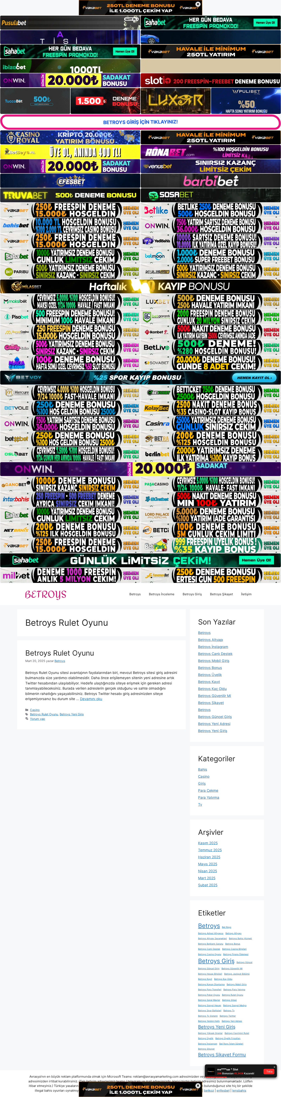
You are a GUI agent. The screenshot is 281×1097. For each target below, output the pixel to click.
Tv (200, 804)
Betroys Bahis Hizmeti (240, 938)
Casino (35, 710)
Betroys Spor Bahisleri (209, 1010)
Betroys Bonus (210, 668)
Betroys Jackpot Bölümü (237, 974)
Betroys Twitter (228, 1016)
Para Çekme (208, 790)
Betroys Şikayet (221, 594)
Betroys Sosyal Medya (234, 1005)
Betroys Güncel (244, 962)
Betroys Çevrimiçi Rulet (237, 1033)
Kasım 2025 (208, 843)
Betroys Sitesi (229, 1000)
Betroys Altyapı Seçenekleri (212, 938)
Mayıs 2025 (207, 864)
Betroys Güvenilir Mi (214, 696)
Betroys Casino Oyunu (209, 954)
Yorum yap (37, 718)
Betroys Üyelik (210, 675)
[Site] (70, 210)
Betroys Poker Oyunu (209, 995)
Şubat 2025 (207, 885)
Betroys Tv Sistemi (208, 1016)
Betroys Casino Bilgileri (234, 949)
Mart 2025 (206, 878)
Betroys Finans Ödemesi (235, 954)
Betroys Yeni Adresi (214, 724)
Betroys (135, 594)
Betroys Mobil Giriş (213, 661)
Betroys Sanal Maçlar (209, 1000)
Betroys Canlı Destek (215, 654)
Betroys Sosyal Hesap (209, 1005)
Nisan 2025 (207, 871)
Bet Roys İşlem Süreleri (231, 1043)
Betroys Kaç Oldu (212, 689)
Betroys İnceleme (161, 594)
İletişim (246, 594)
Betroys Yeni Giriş (72, 714)
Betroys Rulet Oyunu (59, 653)
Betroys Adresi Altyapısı (210, 933)
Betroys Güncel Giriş (215, 717)
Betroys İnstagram (213, 647)
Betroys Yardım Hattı (209, 1021)
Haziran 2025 (209, 857)
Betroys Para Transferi (209, 989)
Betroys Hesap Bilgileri (210, 974)
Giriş (202, 783)
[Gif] (140, 286)
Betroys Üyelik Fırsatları (227, 1038)
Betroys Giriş (192, 594)
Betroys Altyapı (210, 640)
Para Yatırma (208, 797)
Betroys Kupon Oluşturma (211, 984)
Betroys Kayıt (209, 682)
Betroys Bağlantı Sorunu (210, 944)
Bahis (202, 769)
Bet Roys (226, 927)
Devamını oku (91, 699)
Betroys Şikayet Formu (222, 1054)
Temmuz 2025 (210, 850)
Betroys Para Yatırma (234, 989)
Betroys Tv (229, 1010)
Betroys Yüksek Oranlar (210, 1033)
